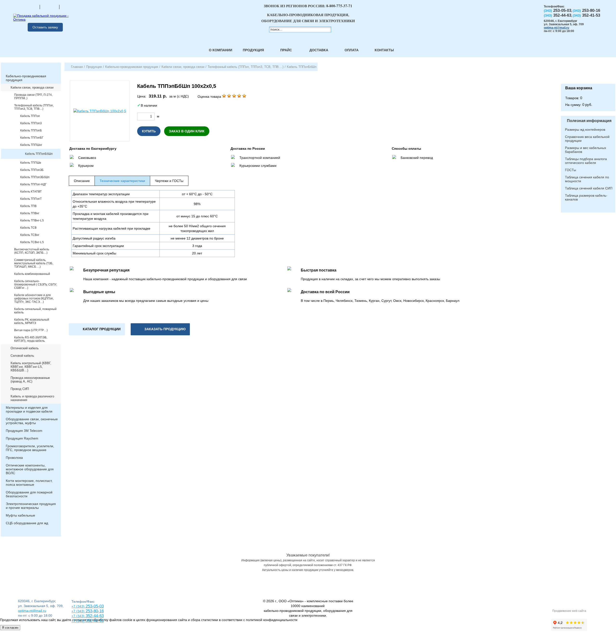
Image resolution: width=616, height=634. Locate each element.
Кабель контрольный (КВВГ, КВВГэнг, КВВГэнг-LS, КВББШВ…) (31, 366)
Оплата (352, 50)
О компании (220, 50)
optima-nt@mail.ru (556, 27)
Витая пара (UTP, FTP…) (31, 330)
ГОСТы (570, 170)
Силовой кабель (22, 355)
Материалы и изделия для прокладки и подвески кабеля (29, 409)
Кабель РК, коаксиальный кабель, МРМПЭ (31, 321)
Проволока (14, 457)
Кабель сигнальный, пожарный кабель (35, 310)
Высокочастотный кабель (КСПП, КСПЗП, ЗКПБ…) (31, 251)
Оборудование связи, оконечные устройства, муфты (32, 421)
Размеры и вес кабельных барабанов (585, 150)
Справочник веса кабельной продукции (587, 138)
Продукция (253, 50)
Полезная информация (589, 121)
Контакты (384, 50)
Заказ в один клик (187, 131)
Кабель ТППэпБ (31, 130)
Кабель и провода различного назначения (32, 398)
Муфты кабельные (20, 515)
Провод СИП (20, 389)
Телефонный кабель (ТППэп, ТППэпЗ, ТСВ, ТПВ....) (34, 107)
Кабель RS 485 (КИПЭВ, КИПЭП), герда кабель (30, 339)
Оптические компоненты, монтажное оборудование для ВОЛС (30, 469)
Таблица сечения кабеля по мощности (587, 179)
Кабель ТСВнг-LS (32, 242)
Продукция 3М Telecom (24, 431)
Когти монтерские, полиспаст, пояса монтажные (29, 482)
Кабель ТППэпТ (31, 199)
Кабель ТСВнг (29, 235)
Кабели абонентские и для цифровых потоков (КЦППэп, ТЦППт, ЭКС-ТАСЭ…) (34, 298)
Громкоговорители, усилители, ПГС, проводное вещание (30, 448)
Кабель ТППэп (30, 116)
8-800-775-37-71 (339, 5)
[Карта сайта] (49, 7)
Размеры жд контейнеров (585, 129)
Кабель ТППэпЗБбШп (35, 177)
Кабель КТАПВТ (31, 191)
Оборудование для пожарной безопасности (29, 494)
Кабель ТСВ (28, 227)
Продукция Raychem (22, 438)
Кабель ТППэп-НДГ (33, 184)
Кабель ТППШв (30, 162)
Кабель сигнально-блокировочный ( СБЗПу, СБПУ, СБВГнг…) (35, 284)
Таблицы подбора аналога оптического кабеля (586, 161)
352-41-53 (94, 620)
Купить (149, 131)
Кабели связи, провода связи (32, 87)
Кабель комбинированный (32, 274)
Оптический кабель (25, 348)
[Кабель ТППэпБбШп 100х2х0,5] (99, 111)
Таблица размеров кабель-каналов (586, 197)
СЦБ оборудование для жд (27, 523)
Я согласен (10, 627)
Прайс (286, 50)
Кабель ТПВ (28, 206)
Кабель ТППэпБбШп (39, 153)
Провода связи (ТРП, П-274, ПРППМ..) (33, 96)
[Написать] (69, 7)
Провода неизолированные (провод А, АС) (30, 379)
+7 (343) (77, 621)
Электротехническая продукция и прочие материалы (31, 506)
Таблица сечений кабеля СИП (588, 188)
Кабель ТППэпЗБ (32, 170)
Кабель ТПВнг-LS (32, 220)
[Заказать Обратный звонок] (588, 73)
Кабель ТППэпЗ (31, 123)
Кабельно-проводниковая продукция (26, 78)
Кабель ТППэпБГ (32, 137)
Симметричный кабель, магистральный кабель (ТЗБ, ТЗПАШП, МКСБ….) (33, 263)
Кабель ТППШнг (31, 145)
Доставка (318, 50)
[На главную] (30, 7)
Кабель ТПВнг (29, 213)
